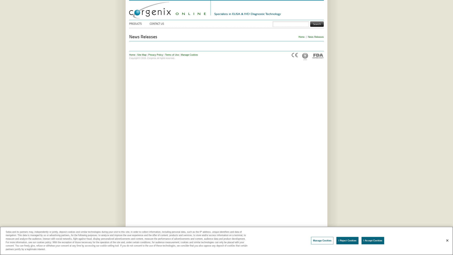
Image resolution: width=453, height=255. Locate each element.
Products (135, 24)
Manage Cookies (189, 54)
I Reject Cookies (348, 240)
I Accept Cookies (372, 240)
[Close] (447, 240)
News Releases (316, 37)
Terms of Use (172, 54)
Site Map (141, 54)
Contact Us (157, 24)
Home (302, 37)
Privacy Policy (155, 54)
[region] (226, 241)
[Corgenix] (169, 17)
